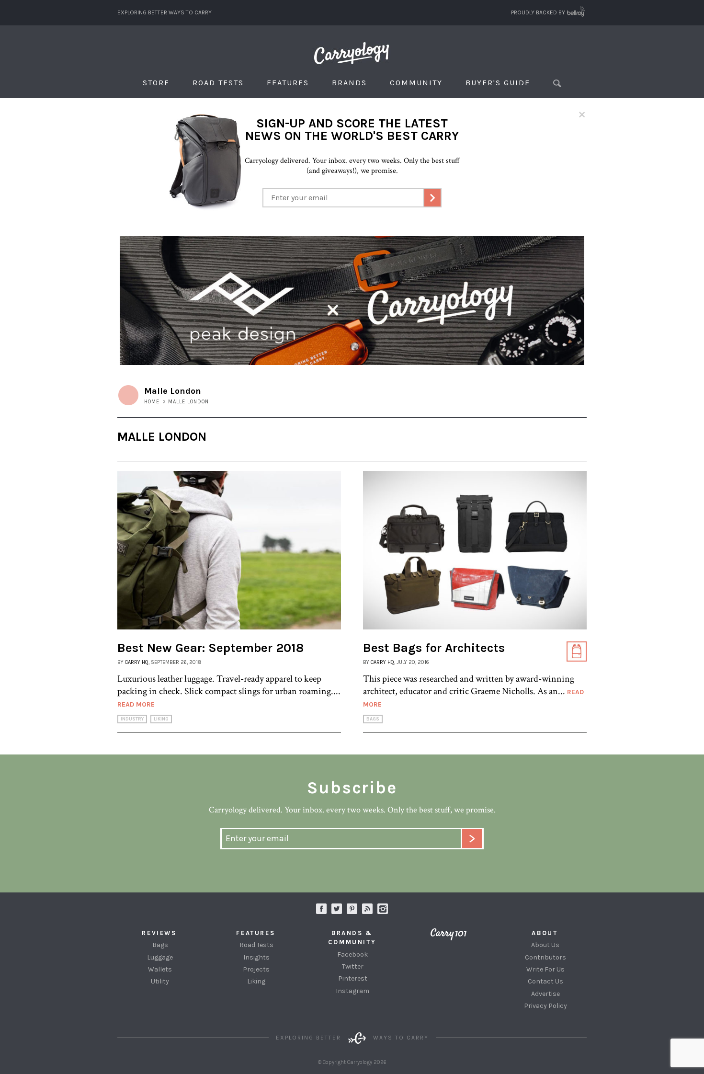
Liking (161, 719)
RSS (367, 908)
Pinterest (352, 978)
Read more (136, 704)
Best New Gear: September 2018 (210, 647)
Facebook (352, 954)
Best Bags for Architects (434, 647)
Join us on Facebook (321, 908)
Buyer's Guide (498, 82)
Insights (256, 957)
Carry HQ (136, 662)
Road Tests (218, 82)
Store (156, 82)
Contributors (545, 957)
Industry (132, 719)
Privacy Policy (545, 1006)
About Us (545, 945)
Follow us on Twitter (336, 908)
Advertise (545, 994)
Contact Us (545, 981)
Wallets (160, 969)
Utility (160, 981)
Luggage (160, 957)
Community (416, 82)
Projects (256, 969)
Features (288, 82)
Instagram (382, 908)
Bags (372, 719)
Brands (349, 82)
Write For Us (545, 969)
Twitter (352, 966)
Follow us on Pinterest (352, 908)
